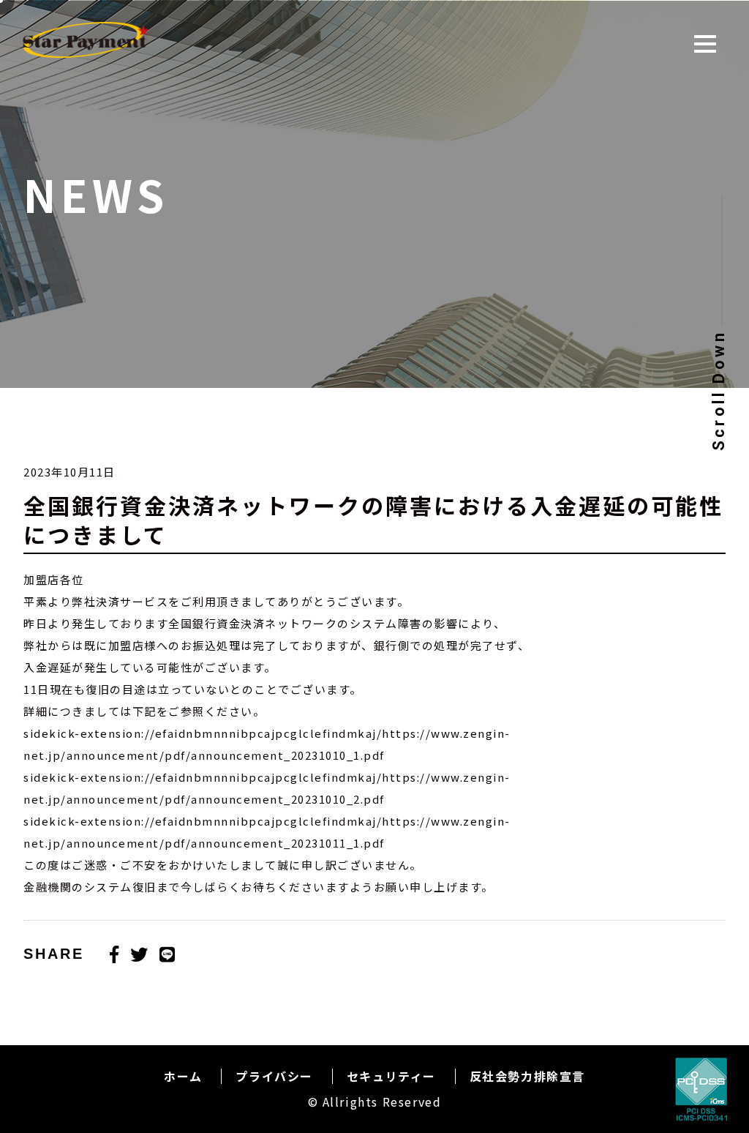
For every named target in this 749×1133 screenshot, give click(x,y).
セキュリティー (391, 1076)
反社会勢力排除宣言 (527, 1076)
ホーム (183, 1076)
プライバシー (274, 1076)
